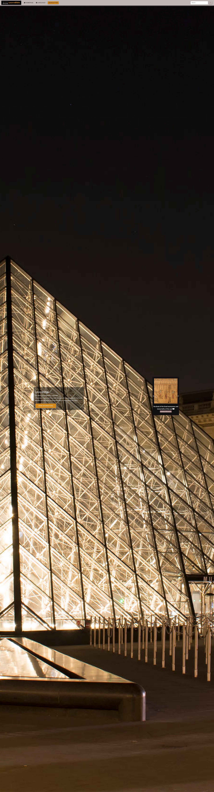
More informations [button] (45, 406)
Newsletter (53, 2)
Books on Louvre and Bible (165, 406)
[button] (153, 396)
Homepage (29, 2)
